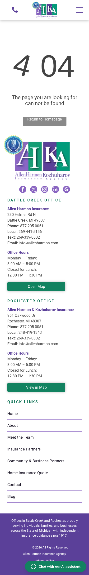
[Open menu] (79, 9)
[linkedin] (55, 190)
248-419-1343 (30, 332)
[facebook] (22, 190)
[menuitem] (44, 414)
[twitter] (33, 190)
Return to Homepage (44, 119)
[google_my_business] (66, 190)
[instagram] (44, 190)
